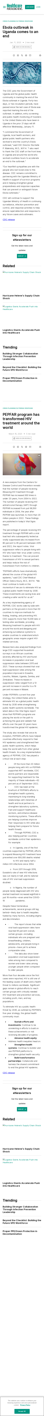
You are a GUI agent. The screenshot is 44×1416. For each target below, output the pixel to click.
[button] (4, 7)
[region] (22, 1406)
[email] (30, 55)
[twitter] (22, 55)
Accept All (22, 1411)
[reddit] (26, 55)
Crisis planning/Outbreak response (18, 21)
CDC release (9, 219)
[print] (40, 55)
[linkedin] (18, 55)
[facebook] (14, 55)
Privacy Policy (25, 1405)
